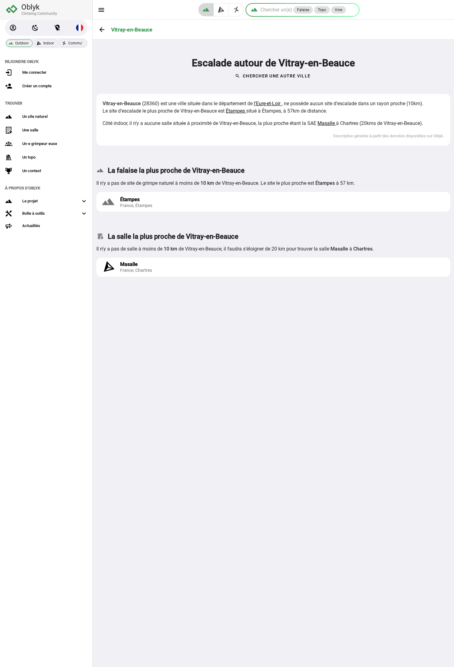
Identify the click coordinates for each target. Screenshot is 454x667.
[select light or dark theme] (35, 27)
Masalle (326, 123)
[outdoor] (206, 9)
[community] (236, 9)
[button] (13, 27)
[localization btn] (57, 27)
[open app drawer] (101, 9)
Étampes (236, 111)
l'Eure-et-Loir (268, 103)
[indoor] (221, 9)
